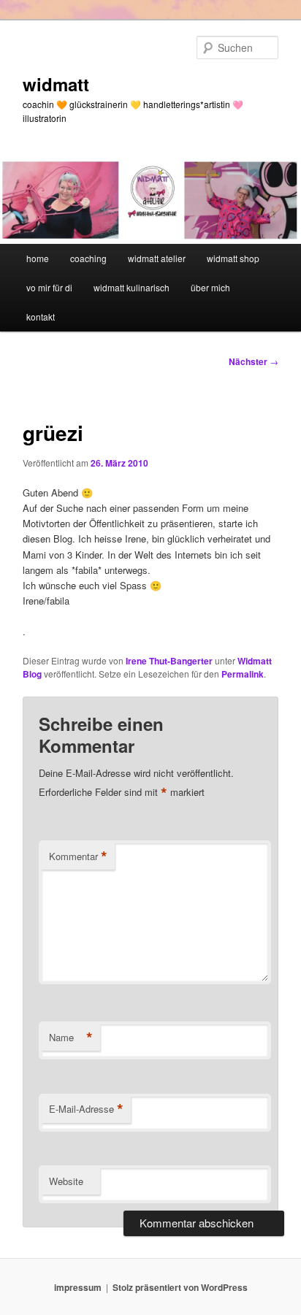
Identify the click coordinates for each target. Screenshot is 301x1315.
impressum (78, 1287)
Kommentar (78, 856)
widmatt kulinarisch (131, 287)
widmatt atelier (157, 258)
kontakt (40, 316)
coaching (88, 258)
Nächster (253, 361)
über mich (210, 287)
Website (66, 1181)
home (37, 258)
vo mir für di (49, 287)
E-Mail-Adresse (86, 1109)
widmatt (56, 84)
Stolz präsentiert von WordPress (180, 1287)
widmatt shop (233, 258)
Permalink (242, 673)
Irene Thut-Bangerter (169, 660)
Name (71, 1037)
